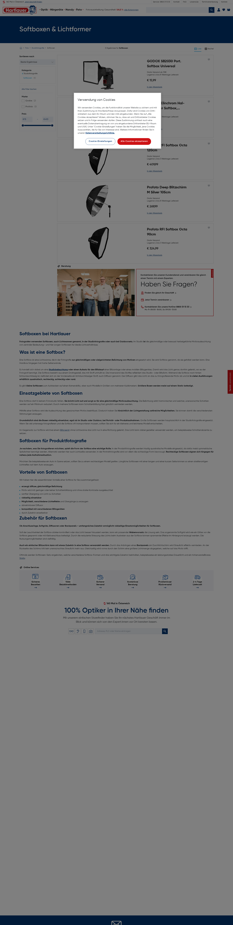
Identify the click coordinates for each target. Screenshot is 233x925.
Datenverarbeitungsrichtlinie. (100, 133)
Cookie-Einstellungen (100, 141)
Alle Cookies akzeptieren (134, 141)
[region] (117, 121)
